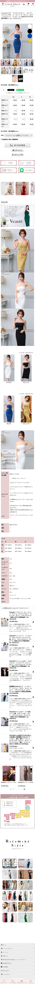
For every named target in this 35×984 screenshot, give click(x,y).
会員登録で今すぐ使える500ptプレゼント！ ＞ (17, 1)
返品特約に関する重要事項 (10, 139)
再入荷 (15, 100)
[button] (2, 4)
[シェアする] (3, 90)
